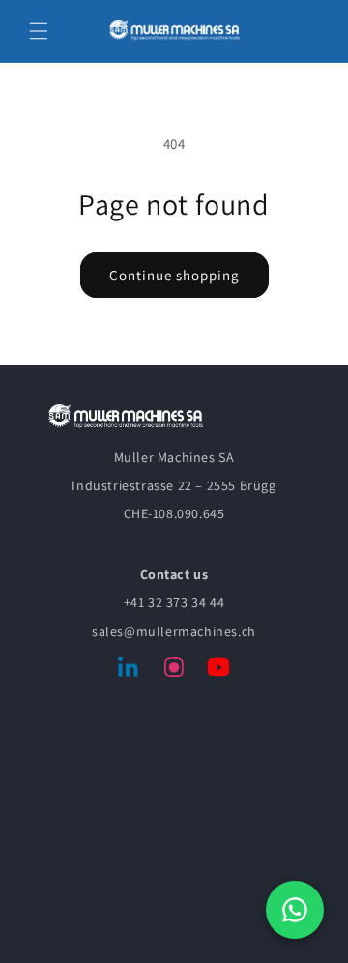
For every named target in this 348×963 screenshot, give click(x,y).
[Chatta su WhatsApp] (295, 910)
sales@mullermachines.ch (174, 631)
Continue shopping (174, 275)
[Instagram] (174, 671)
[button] (38, 31)
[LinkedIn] (129, 671)
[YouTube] (218, 671)
